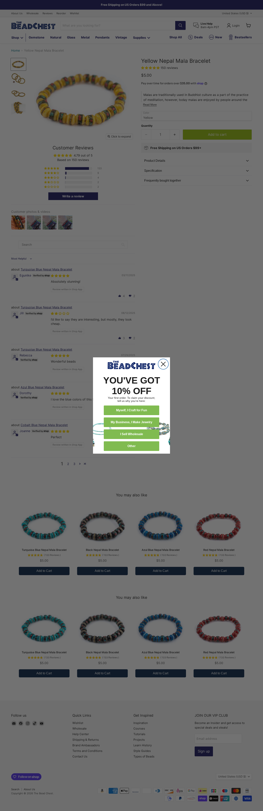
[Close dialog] (163, 364)
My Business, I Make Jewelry (131, 422)
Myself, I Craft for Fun (131, 410)
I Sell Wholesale (131, 434)
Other (131, 446)
